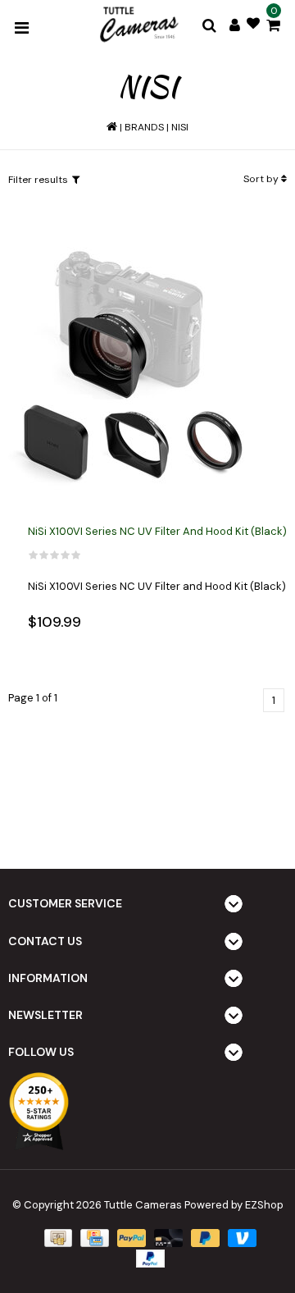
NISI (179, 127)
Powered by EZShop (234, 1205)
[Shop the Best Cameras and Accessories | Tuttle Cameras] (137, 25)
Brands (144, 127)
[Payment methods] (57, 1238)
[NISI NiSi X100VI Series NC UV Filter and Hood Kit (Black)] (131, 365)
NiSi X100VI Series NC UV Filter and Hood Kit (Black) (157, 531)
